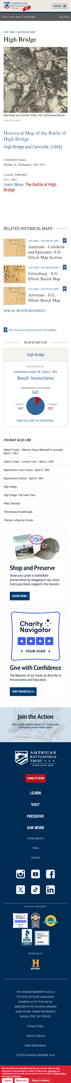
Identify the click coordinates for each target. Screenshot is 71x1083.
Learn (11, 16)
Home (19, 5)
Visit (35, 804)
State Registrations (35, 1045)
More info (21, 1080)
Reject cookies (40, 1080)
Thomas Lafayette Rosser (18, 520)
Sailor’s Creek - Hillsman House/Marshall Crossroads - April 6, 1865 (34, 451)
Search (19, 16)
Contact (35, 857)
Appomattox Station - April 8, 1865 (24, 478)
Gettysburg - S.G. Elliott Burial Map (44, 276)
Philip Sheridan (12, 503)
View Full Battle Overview (35, 420)
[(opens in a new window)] (20, 874)
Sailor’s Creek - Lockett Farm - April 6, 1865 (29, 461)
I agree (7, 1080)
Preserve (35, 816)
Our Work (35, 827)
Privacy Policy (35, 1026)
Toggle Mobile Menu (60, 6)
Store (40, 848)
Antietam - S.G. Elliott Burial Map (44, 297)
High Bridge (35, 354)
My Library (64, 16)
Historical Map (26, 32)
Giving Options (35, 838)
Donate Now (35, 778)
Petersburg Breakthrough (18, 512)
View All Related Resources (24, 311)
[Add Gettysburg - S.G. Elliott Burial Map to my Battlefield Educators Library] (64, 267)
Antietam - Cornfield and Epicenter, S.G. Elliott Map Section (46, 252)
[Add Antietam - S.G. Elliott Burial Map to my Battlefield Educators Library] (64, 289)
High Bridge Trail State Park (19, 495)
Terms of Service (35, 1036)
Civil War (9, 32)
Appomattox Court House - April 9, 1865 (27, 470)
